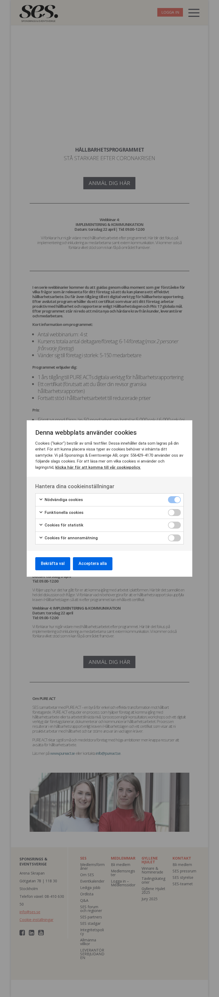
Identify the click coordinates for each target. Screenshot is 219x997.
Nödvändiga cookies (63, 499)
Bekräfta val (53, 563)
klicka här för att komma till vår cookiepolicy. (98, 467)
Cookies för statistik (63, 525)
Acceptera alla (93, 563)
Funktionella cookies (63, 512)
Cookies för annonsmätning (71, 538)
